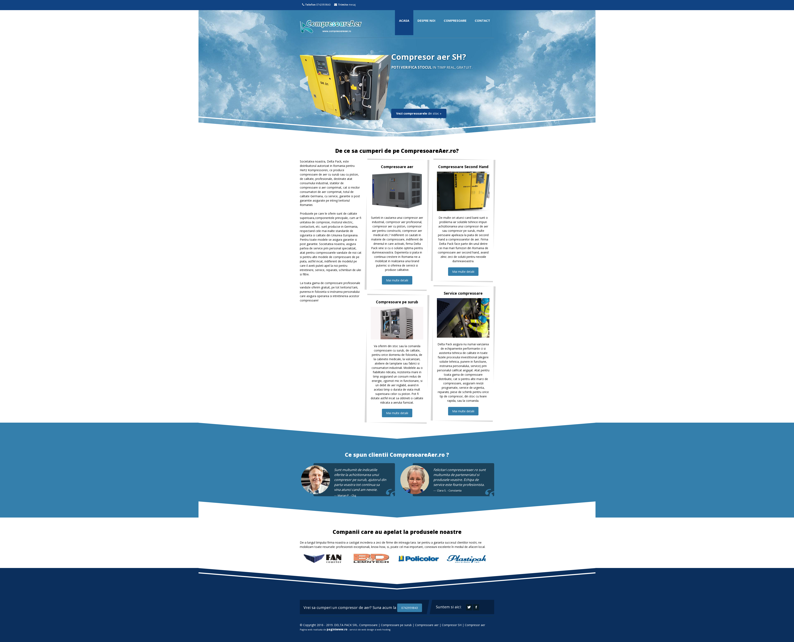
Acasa (404, 20)
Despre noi (426, 20)
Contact (482, 20)
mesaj (346, 4)
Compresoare (455, 20)
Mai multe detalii (397, 280)
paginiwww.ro (337, 629)
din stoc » (418, 113)
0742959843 (318, 4)
